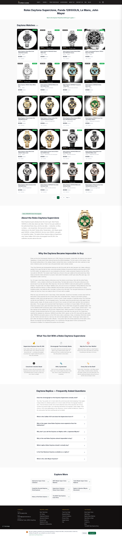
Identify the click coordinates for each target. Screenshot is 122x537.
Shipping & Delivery (44, 516)
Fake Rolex (87, 514)
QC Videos (42, 514)
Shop (38, 2)
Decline (84, 533)
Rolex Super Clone (88, 512)
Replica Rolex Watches (89, 516)
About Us (71, 2)
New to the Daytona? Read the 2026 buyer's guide (61, 17)
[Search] (100, 2)
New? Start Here (43, 512)
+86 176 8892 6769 (22, 513)
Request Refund (66, 514)
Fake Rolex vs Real (88, 518)
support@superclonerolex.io (24, 516)
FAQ (85, 2)
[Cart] (103, 2)
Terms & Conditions (66, 516)
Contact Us (79, 2)
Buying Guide (43, 520)
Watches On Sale (44, 522)
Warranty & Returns (44, 518)
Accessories (63, 2)
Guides (45, 2)
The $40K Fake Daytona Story (91, 526)
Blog (89, 2)
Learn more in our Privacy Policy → (36, 534)
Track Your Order (66, 512)
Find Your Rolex (54, 2)
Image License (65, 520)
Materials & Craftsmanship (46, 524)
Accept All (92, 533)
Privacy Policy (65, 518)
